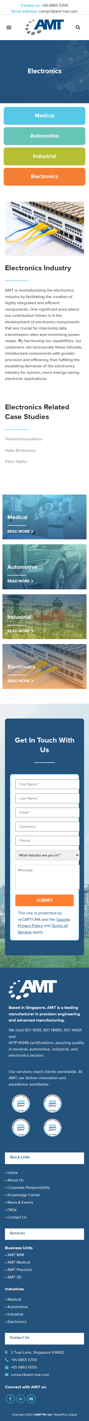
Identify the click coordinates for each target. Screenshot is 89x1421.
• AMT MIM (14, 1254)
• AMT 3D (13, 1277)
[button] (9, 27)
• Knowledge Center (22, 1195)
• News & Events (19, 1202)
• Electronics (15, 1321)
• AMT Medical (17, 1262)
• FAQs (11, 1209)
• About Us (14, 1180)
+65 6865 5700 (55, 5)
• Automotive (16, 1306)
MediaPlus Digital (65, 1415)
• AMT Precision (18, 1269)
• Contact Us (15, 1217)
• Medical (13, 1299)
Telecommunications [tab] (24, 439)
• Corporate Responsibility (27, 1187)
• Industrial (14, 1314)
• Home (11, 1172)
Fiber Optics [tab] (16, 461)
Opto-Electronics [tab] (20, 450)
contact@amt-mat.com (58, 11)
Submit (44, 900)
